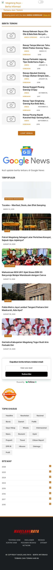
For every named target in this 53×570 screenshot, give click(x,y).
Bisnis (8, 422)
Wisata (26, 428)
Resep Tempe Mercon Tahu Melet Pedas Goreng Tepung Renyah (37, 46)
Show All (46, 15)
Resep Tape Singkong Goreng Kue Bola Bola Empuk (33, 102)
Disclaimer (29, 540)
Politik (8, 336)
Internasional (41, 428)
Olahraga (36, 446)
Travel (22, 440)
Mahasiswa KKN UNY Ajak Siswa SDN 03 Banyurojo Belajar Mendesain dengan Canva (24, 273)
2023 (26, 483)
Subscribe (26, 374)
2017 (26, 499)
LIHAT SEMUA (26, 133)
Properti (9, 440)
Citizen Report (38, 440)
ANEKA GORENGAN (30, 37)
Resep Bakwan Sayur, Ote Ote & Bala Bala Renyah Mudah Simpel (35, 32)
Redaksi (41, 540)
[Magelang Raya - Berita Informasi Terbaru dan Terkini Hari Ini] (13, 13)
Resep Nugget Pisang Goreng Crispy (33, 88)
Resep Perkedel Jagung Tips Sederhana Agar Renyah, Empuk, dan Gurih (36, 60)
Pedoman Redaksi (28, 543)
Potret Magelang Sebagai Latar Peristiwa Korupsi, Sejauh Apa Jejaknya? (26, 238)
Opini (7, 231)
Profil (8, 452)
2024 (26, 477)
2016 (26, 504)
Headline (9, 415)
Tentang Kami (14, 540)
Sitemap (43, 543)
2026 (26, 466)
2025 (26, 472)
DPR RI (8, 446)
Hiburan (22, 446)
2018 (26, 493)
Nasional (40, 415)
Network (26, 545)
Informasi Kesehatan (14, 199)
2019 (26, 488)
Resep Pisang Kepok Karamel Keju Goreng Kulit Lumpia (36, 116)
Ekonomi (21, 434)
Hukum (8, 301)
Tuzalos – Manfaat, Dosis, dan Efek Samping (24, 205)
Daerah (21, 422)
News (8, 434)
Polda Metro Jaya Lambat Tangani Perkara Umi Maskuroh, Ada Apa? (25, 308)
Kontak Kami (11, 543)
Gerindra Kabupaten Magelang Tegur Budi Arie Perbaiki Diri (25, 343)
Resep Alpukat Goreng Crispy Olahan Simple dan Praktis (36, 74)
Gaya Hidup (10, 428)
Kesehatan (24, 415)
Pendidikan (9, 266)
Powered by (20, 382)
